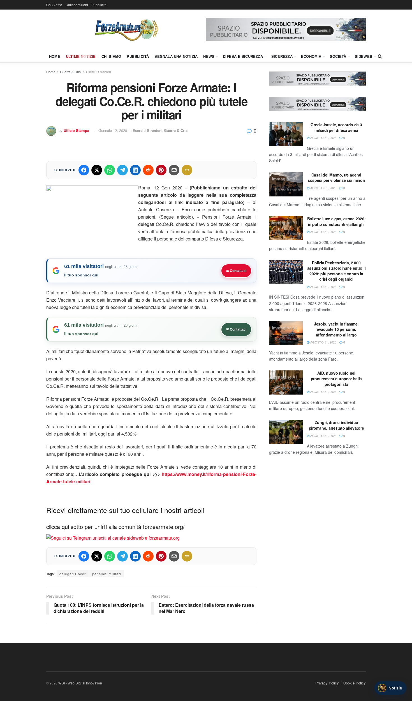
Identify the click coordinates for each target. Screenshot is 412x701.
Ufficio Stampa (76, 130)
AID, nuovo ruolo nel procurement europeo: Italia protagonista (336, 378)
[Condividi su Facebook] (83, 170)
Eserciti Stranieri (98, 71)
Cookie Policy (354, 683)
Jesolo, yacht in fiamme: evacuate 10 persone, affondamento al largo (336, 329)
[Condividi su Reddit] (148, 170)
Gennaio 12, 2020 (112, 130)
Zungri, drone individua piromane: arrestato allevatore (336, 425)
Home (54, 56)
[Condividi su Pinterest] (161, 170)
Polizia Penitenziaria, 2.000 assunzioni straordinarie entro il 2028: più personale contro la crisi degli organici (336, 271)
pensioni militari (106, 573)
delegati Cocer (72, 573)
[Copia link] (187, 170)
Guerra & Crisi (71, 71)
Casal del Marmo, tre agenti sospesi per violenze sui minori (336, 177)
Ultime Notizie (81, 56)
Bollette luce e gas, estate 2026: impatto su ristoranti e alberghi (336, 221)
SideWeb (363, 56)
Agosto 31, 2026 (322, 137)
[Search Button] (380, 56)
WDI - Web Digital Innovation (80, 683)
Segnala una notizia (176, 56)
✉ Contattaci (236, 271)
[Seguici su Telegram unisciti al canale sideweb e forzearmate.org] (113, 537)
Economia (311, 56)
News (208, 56)
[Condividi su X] (96, 170)
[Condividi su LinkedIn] (135, 170)
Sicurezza (282, 56)
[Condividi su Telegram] (122, 170)
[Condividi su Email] (174, 170)
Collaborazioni (77, 4)
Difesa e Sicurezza (243, 56)
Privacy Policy (327, 683)
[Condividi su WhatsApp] (109, 170)
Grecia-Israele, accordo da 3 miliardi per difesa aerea (336, 127)
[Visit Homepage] (126, 29)
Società (338, 56)
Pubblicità (99, 4)
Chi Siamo (54, 4)
